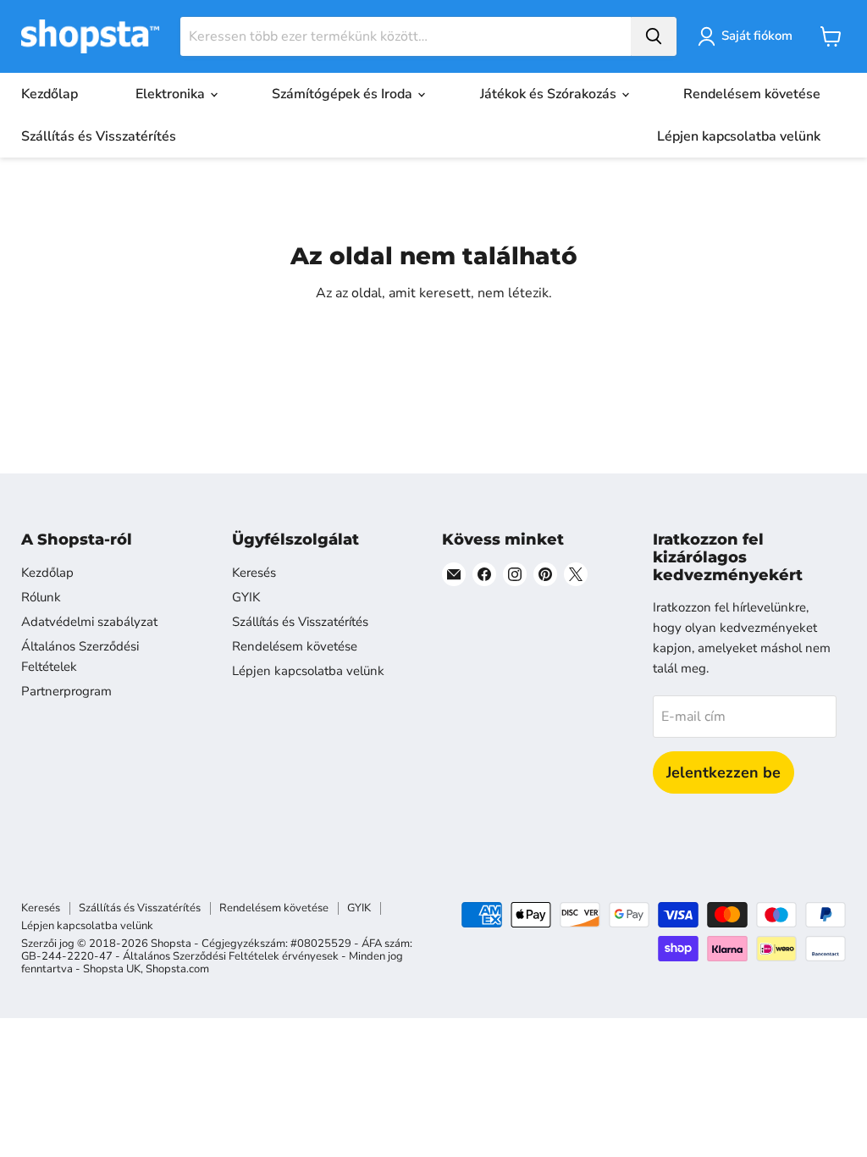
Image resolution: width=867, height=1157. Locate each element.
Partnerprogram (66, 691)
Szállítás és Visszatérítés (98, 136)
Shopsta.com (177, 969)
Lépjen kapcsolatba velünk (738, 136)
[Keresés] (653, 36)
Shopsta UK (112, 969)
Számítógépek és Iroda (344, 94)
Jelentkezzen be (723, 772)
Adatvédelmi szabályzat (89, 621)
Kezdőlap (49, 94)
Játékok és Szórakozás (550, 94)
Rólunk (41, 597)
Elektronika (171, 94)
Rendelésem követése (751, 94)
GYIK (246, 597)
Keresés (254, 572)
